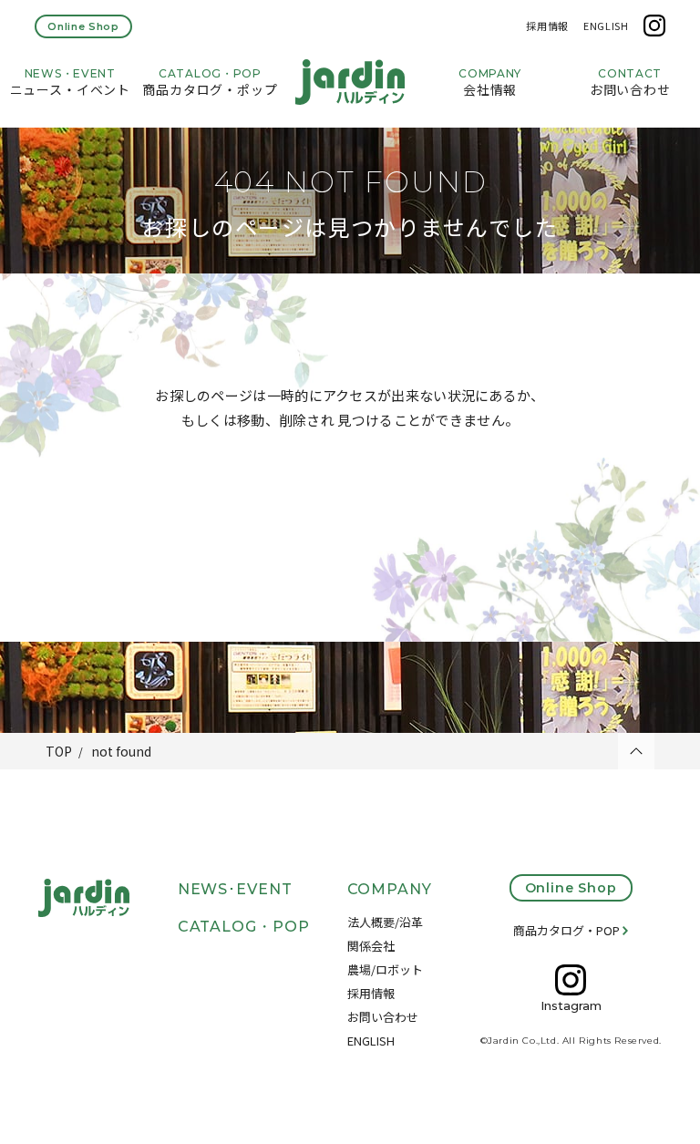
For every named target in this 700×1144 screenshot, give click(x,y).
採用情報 (547, 25)
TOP (59, 751)
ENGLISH (606, 25)
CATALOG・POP (244, 926)
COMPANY (390, 889)
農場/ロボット (385, 969)
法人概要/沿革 (385, 922)
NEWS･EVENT (235, 889)
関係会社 (371, 945)
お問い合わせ (382, 1016)
